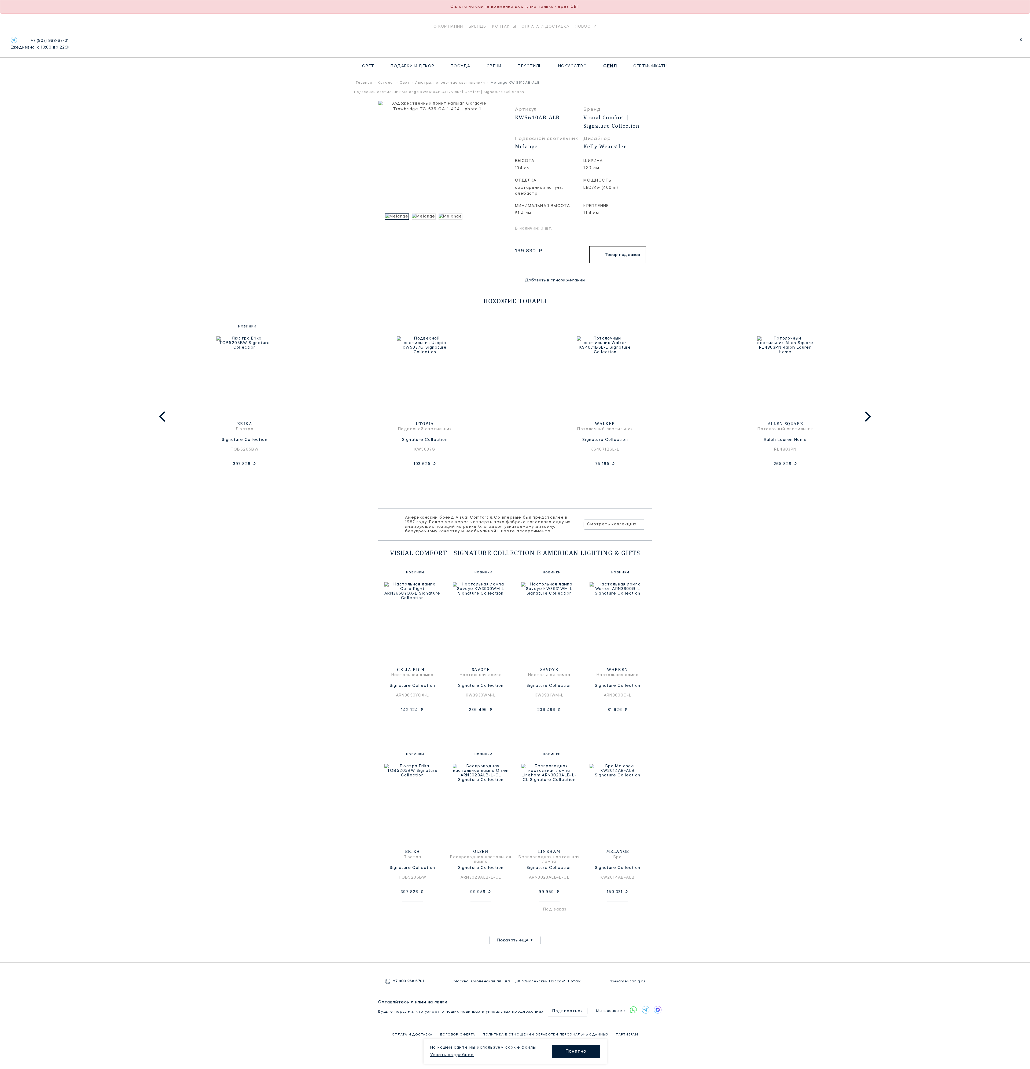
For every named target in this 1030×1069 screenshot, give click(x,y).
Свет (368, 66)
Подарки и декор (412, 66)
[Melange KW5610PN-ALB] (451, 216)
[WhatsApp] (633, 1009)
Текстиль (530, 66)
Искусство (572, 66)
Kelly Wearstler (604, 146)
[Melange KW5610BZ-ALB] (424, 216)
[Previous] (163, 416)
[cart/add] (251, 482)
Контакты (504, 26)
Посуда (460, 66)
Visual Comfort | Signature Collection (611, 121)
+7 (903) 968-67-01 (40, 44)
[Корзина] (1016, 42)
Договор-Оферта (457, 1034)
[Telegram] (14, 40)
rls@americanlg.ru (627, 981)
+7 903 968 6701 (409, 981)
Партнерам (627, 1034)
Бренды (478, 26)
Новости (586, 26)
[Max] (657, 1009)
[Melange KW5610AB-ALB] (397, 216)
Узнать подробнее (452, 1055)
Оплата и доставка (545, 26)
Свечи (494, 66)
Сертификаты (650, 66)
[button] (381, 216)
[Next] (867, 416)
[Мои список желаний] (1002, 42)
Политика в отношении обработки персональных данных (545, 1034)
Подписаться (567, 1011)
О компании (448, 26)
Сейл (610, 66)
